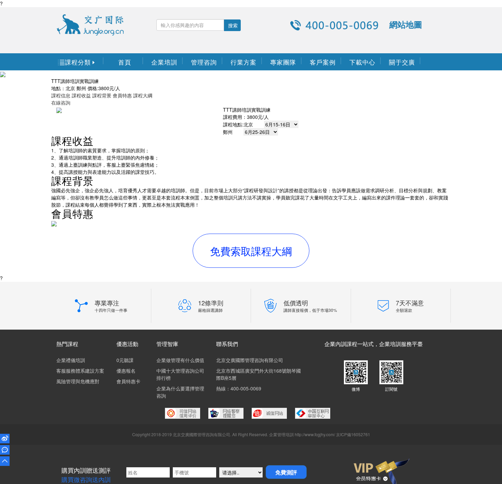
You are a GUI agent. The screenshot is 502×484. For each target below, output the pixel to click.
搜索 (233, 25)
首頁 (124, 61)
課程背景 (101, 95)
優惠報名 (126, 370)
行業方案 (243, 61)
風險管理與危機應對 (77, 381)
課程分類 (77, 61)
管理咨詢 (204, 61)
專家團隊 (283, 61)
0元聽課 (125, 360)
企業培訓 (164, 61)
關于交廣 (402, 61)
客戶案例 (323, 61)
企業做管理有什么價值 (180, 360)
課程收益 (81, 95)
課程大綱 (142, 95)
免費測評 (286, 472)
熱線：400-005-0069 (238, 388)
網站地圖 (405, 24)
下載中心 (362, 61)
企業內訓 (335, 344)
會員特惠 (122, 95)
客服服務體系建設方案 (80, 370)
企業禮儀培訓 (70, 360)
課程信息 (60, 95)
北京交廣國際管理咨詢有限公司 (249, 360)
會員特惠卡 (128, 381)
